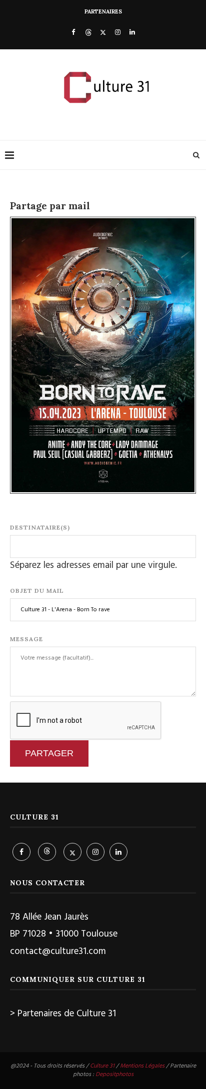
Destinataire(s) (40, 527)
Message (26, 639)
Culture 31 (102, 1066)
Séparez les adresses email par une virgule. (93, 565)
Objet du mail (37, 590)
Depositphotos (115, 1075)
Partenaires (103, 11)
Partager (49, 753)
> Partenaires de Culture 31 (63, 1013)
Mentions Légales (142, 1066)
